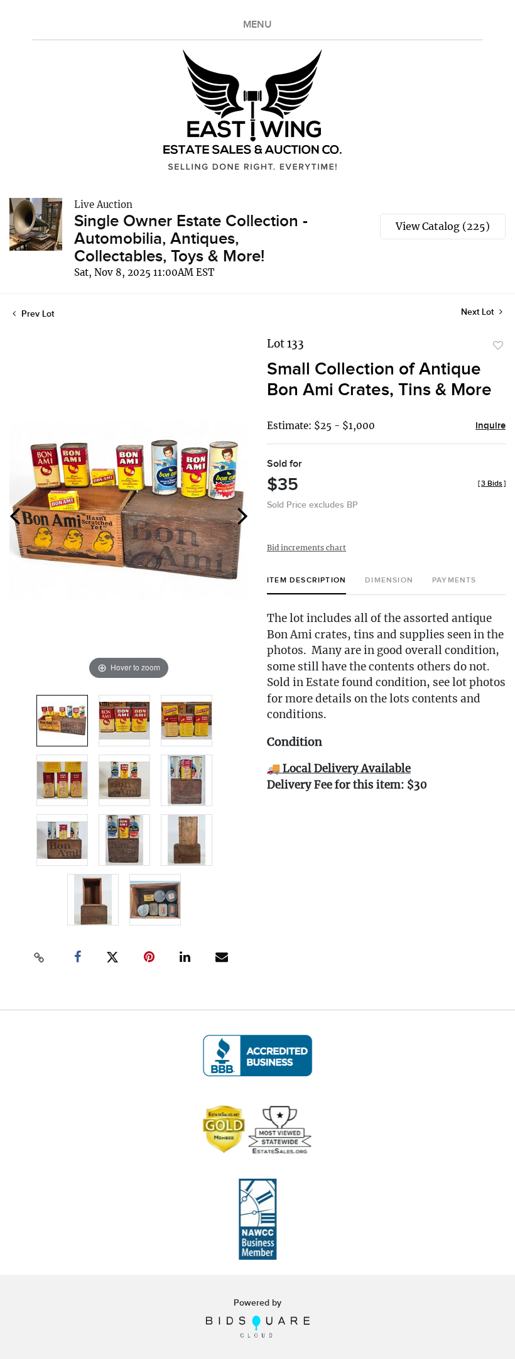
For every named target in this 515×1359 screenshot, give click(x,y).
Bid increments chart (306, 547)
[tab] (306, 585)
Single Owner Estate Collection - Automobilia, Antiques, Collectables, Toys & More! (191, 239)
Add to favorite (498, 345)
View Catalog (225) (443, 226)
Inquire (490, 426)
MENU (257, 25)
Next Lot (478, 312)
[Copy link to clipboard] (39, 957)
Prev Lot (36, 313)
